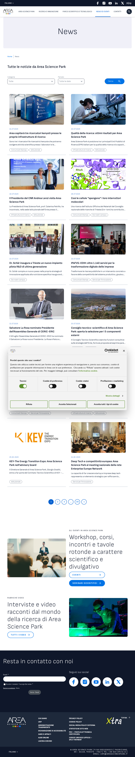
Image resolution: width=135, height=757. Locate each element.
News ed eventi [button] (102, 11)
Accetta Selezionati (67, 404)
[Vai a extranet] (113, 730)
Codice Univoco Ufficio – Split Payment (80, 739)
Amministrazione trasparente (46, 726)
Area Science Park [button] (26, 11)
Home (9, 56)
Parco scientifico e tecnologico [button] (77, 11)
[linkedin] (116, 3)
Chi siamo (42, 718)
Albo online (43, 738)
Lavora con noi (45, 741)
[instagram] (104, 3)
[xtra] (128, 3)
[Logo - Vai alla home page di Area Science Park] (8, 11)
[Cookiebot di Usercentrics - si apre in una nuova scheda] (106, 351)
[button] (129, 11)
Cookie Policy (75, 722)
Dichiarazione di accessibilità (52, 731)
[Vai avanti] (84, 501)
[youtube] (110, 3)
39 (77, 502)
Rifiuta (29, 404)
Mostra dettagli (113, 396)
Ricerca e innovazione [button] (48, 11)
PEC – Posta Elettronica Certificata (80, 733)
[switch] (52, 386)
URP (40, 722)
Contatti (117, 11)
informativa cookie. (88, 371)
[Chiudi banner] (124, 351)
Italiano (8, 3)
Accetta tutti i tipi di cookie (106, 404)
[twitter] (122, 3)
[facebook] (97, 3)
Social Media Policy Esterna (82, 725)
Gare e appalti (44, 734)
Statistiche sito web (78, 729)
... (71, 502)
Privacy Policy (76, 718)
